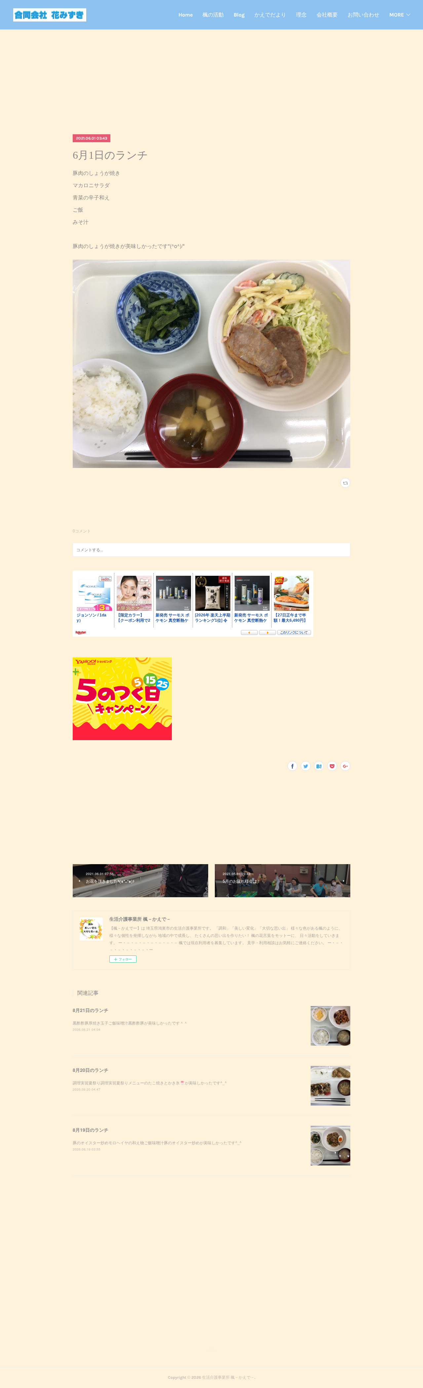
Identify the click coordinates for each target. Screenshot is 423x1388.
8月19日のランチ (90, 1129)
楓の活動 (213, 15)
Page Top (211, 1351)
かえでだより (270, 15)
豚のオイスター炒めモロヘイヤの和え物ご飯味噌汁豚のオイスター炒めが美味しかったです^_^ (157, 1142)
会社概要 (327, 15)
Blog (239, 15)
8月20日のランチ (90, 1070)
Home (185, 15)
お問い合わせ (363, 15)
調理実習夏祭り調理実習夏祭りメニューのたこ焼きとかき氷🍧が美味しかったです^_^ (150, 1082)
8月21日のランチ (90, 1010)
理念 (301, 15)
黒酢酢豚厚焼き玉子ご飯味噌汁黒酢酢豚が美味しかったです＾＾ (130, 1023)
